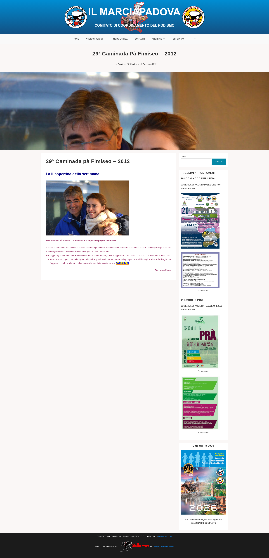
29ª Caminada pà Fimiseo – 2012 (141, 64)
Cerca (183, 156)
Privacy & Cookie (165, 536)
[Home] (114, 64)
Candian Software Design (164, 546)
